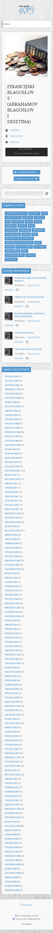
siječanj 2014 (12, 650)
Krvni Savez (17, 222)
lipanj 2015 (11, 582)
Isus (7, 222)
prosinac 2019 (13, 432)
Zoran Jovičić (16, 136)
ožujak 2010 (12, 843)
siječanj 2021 (12, 385)
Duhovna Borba (13, 217)
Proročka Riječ (13, 234)
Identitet (39, 217)
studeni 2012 (12, 710)
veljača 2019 (12, 436)
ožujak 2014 (12, 642)
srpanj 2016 (11, 535)
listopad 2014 (13, 616)
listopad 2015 (13, 569)
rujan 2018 (11, 449)
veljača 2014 (12, 646)
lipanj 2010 (11, 834)
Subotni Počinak (24, 247)
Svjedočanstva (12, 251)
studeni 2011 (12, 762)
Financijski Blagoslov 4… (28, 172)
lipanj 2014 (11, 629)
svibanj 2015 (12, 586)
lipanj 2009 (11, 881)
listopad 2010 (13, 817)
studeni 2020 (12, 393)
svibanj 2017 (12, 492)
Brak (44, 213)
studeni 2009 (12, 860)
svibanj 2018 (12, 453)
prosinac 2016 (13, 513)
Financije (14, 142)
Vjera (24, 251)
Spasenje (9, 247)
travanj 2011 (12, 791)
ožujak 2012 (12, 745)
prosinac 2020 (13, 389)
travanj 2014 (12, 637)
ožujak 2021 (12, 376)
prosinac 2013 (13, 655)
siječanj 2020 (12, 428)
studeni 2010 (12, 813)
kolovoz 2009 (13, 873)
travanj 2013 (12, 689)
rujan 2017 (11, 475)
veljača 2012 (12, 749)
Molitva (22, 226)
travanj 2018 (12, 458)
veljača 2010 (12, 847)
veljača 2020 (12, 423)
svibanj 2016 (12, 543)
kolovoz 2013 (13, 672)
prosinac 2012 (13, 706)
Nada (31, 226)
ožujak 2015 (12, 595)
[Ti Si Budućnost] (8, 338)
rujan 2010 (11, 822)
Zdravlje (30, 255)
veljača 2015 (12, 599)
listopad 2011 (13, 766)
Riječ (35, 234)
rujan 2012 (11, 719)
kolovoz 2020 (13, 406)
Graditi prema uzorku (25, 179)
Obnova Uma (11, 230)
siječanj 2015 (12, 603)
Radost (26, 234)
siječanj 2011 (12, 804)
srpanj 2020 (11, 411)
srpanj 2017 (11, 483)
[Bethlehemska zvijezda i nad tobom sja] (8, 319)
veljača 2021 (12, 381)
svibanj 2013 (12, 685)
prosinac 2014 (13, 608)
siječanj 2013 (12, 702)
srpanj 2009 (11, 877)
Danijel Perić (33, 337)
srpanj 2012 (11, 727)
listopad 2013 (13, 663)
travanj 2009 (12, 890)
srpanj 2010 (11, 830)
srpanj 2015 (11, 578)
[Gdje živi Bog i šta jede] (8, 354)
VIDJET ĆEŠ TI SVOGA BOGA (29, 297)
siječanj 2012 (12, 753)
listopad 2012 (13, 715)
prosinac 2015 (13, 560)
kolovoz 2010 (13, 826)
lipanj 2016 (11, 539)
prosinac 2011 (13, 757)
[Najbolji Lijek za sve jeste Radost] (8, 283)
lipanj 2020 (11, 415)
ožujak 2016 (12, 552)
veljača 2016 (12, 556)
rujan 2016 (11, 526)
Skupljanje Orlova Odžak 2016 (19, 238)
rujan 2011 (11, 770)
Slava (38, 243)
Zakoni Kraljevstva (14, 255)
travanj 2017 (12, 496)
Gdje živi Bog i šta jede (28, 349)
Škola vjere (11, 259)
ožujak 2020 (12, 419)
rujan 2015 (11, 573)
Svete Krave (40, 247)
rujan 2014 (11, 620)
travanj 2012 (12, 740)
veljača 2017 (12, 505)
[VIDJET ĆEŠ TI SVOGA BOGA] (8, 302)
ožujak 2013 (12, 693)
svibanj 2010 (12, 839)
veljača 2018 (12, 466)
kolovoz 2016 (13, 530)
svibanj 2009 (12, 886)
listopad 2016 (13, 522)
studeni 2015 (12, 565)
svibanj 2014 (12, 633)
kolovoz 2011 (13, 774)
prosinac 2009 (13, 856)
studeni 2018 (12, 441)
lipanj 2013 (11, 680)
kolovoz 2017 (13, 479)
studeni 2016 (12, 518)
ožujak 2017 (12, 501)
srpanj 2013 (11, 676)
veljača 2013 (12, 697)
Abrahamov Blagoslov (16, 213)
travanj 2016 (12, 548)
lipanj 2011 (11, 783)
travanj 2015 (12, 590)
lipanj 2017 (11, 488)
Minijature (11, 226)
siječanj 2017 (12, 509)
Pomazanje (25, 230)
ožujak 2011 (12, 796)
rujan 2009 (11, 869)
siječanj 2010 (12, 852)
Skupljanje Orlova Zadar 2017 (19, 243)
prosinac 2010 (13, 809)
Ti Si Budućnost (24, 333)
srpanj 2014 (11, 625)
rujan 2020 (11, 402)
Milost (38, 222)
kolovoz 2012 (13, 723)
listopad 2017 (13, 471)
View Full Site (26, 905)
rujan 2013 (11, 667)
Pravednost (38, 230)
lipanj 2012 (11, 732)
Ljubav (29, 222)
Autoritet (34, 213)
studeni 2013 (12, 659)
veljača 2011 (12, 800)
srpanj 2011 (11, 779)
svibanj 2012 (12, 736)
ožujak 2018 (12, 462)
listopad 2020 (13, 398)
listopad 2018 (13, 445)
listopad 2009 (13, 864)
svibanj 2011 (12, 787)
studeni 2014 (12, 612)
